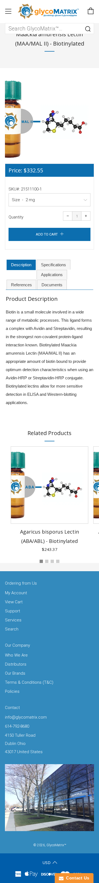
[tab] (21, 265)
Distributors (15, 664)
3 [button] (52, 561)
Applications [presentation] (52, 274)
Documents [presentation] (52, 284)
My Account (16, 592)
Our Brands (15, 673)
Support (12, 611)
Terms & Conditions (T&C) (29, 682)
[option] (49, 119)
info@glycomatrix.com (26, 717)
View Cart (14, 601)
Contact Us (76, 878)
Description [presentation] (21, 264)
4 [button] (57, 561)
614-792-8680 (17, 726)
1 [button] (41, 561)
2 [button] (46, 561)
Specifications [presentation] (53, 264)
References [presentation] (21, 284)
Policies (12, 691)
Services (13, 620)
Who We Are (16, 655)
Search (11, 629)
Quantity (16, 217)
